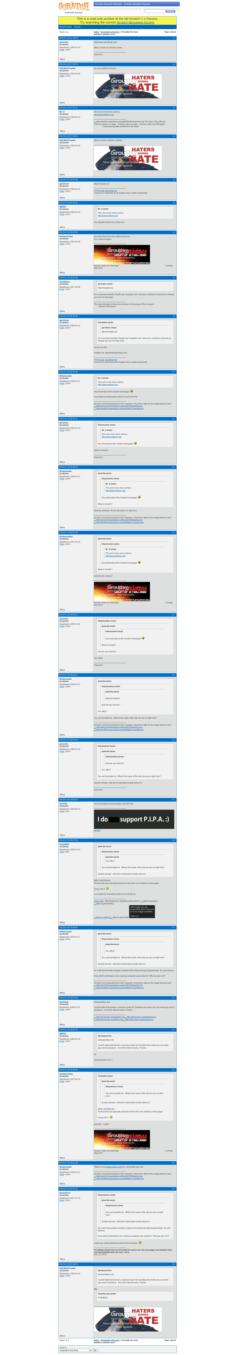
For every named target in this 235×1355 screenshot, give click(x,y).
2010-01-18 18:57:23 (68, 840)
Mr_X (62, 112)
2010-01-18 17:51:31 (68, 108)
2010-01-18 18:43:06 (68, 316)
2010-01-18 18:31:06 (68, 232)
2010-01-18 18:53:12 (68, 615)
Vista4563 (64, 844)
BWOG (62, 207)
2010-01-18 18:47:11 (68, 419)
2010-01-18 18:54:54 (68, 740)
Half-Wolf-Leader (67, 68)
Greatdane (64, 282)
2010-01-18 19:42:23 (68, 1189)
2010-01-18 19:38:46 (68, 1070)
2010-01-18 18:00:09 (68, 180)
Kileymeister (65, 376)
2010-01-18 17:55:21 (68, 136)
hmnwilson (64, 1193)
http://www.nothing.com (104, 115)
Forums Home (65, 27)
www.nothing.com (114, 1167)
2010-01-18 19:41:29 (68, 1163)
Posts (61, 50)
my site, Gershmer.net (107, 191)
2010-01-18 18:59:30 (68, 927)
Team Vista (99, 901)
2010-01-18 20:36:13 (68, 1264)
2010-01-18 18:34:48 (68, 278)
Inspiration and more (110, 32)
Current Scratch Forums (137, 4)
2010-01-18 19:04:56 (68, 998)
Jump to (62, 1348)
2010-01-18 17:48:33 (68, 38)
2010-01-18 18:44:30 (68, 372)
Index (96, 32)
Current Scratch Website (108, 4)
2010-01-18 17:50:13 (68, 64)
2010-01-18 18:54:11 (68, 675)
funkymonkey (66, 236)
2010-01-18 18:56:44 (68, 800)
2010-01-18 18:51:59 (68, 532)
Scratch (73, 6)
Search (77, 27)
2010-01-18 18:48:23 (68, 467)
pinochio (63, 42)
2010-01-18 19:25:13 (68, 1030)
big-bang (63, 1002)
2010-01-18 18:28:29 (68, 203)
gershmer (64, 184)
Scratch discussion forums (135, 22)
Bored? (97, 830)
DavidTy (63, 804)
